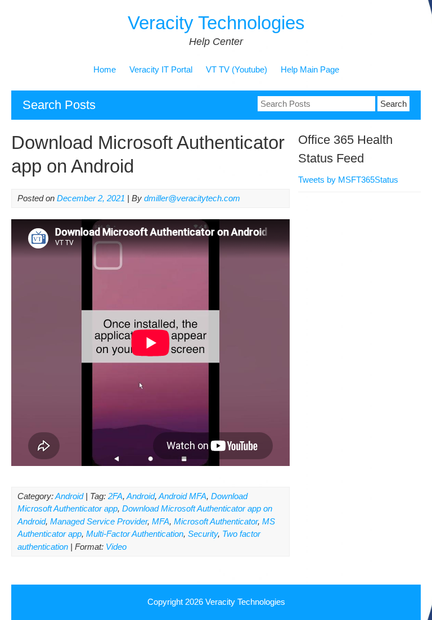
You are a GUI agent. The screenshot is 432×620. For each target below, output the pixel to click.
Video (116, 546)
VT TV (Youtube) (236, 69)
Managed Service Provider (98, 521)
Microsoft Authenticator (216, 521)
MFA (160, 521)
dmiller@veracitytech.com (192, 198)
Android (69, 496)
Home (104, 69)
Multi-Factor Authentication (134, 533)
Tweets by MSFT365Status (348, 179)
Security (203, 533)
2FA (115, 496)
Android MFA (182, 496)
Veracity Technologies (216, 22)
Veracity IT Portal (160, 69)
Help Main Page (310, 69)
